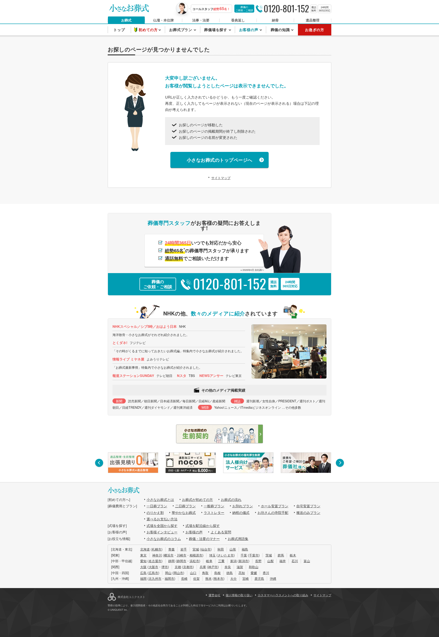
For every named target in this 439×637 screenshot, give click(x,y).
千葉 (244, 555)
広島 (143, 572)
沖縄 (273, 578)
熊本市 (218, 578)
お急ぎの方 (314, 29)
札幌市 (156, 549)
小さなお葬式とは (160, 499)
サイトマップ (220, 177)
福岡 (143, 578)
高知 (241, 572)
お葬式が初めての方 (197, 499)
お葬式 (126, 20)
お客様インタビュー (162, 531)
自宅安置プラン (308, 505)
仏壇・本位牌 (163, 20)
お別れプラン (242, 505)
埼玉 (212, 555)
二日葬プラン (185, 505)
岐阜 (209, 561)
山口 (193, 572)
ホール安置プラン (274, 505)
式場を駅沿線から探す (202, 525)
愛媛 (254, 572)
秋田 (220, 549)
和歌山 (253, 566)
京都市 (188, 566)
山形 (233, 549)
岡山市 (178, 572)
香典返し (238, 20)
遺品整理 (312, 20)
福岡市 (169, 578)
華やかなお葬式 (184, 512)
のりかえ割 (155, 512)
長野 (258, 561)
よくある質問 (221, 531)
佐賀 (196, 578)
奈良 (228, 566)
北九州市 (155, 578)
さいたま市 (226, 555)
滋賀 (240, 566)
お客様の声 (194, 531)
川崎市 (181, 555)
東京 (143, 555)
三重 (221, 561)
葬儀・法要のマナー (204, 538)
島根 (217, 572)
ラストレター (214, 512)
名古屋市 (155, 561)
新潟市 (243, 561)
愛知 (143, 561)
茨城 (268, 555)
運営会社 (214, 595)
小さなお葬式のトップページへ (219, 159)
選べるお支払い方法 (162, 518)
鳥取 (205, 572)
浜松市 (194, 561)
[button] (99, 463)
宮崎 (245, 578)
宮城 (196, 549)
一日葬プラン (157, 505)
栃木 (293, 555)
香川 (266, 572)
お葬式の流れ (231, 499)
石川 (295, 561)
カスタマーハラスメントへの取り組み (283, 595)
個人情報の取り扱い (239, 595)
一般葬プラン (214, 505)
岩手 (183, 549)
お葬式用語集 (238, 538)
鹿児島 (259, 578)
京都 (178, 566)
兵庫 (203, 566)
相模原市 (196, 555)
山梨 (270, 561)
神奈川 (157, 555)
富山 (307, 561)
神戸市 (213, 566)
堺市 (164, 566)
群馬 (281, 555)
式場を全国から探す (162, 525)
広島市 (153, 572)
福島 (245, 549)
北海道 (145, 549)
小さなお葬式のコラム (164, 538)
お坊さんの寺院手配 (272, 512)
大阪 (143, 566)
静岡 (171, 561)
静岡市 (181, 561)
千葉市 (254, 555)
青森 (171, 549)
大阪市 (153, 566)
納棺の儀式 (240, 512)
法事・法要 (200, 20)
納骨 (275, 20)
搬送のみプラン (308, 512)
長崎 (184, 578)
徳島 (229, 572)
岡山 (168, 572)
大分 (233, 578)
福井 (282, 561)
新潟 (233, 561)
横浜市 (169, 555)
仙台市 (206, 549)
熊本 (208, 578)
